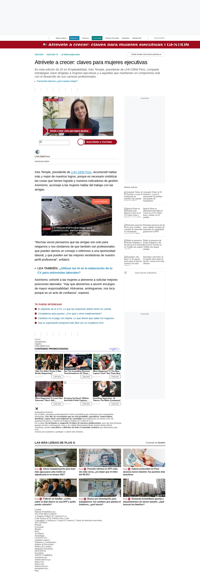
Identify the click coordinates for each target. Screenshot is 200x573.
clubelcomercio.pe (42, 559)
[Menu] (36, 38)
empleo (38, 344)
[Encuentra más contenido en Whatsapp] (62, 89)
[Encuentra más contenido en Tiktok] (68, 89)
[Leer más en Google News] (38, 89)
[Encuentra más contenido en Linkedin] (56, 89)
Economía (39, 527)
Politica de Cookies (43, 546)
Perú (37, 531)
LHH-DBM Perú (42, 346)
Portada (38, 525)
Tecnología (39, 535)
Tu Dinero (39, 533)
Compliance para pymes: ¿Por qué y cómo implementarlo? (70, 313)
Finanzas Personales (112, 38)
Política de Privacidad (44, 544)
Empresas (85, 38)
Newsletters (126, 38)
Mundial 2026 (137, 38)
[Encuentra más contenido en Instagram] (74, 89)
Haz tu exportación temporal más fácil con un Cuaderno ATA (71, 323)
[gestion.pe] (116, 44)
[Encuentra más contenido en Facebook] (44, 89)
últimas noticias (130, 187)
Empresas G (74, 38)
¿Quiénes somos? (42, 540)
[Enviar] (41, 38)
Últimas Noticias (61, 38)
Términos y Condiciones (45, 542)
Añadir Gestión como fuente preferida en (146, 54)
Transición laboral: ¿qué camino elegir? (57, 81)
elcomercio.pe (41, 557)
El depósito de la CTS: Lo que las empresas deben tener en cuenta (74, 309)
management (41, 341)
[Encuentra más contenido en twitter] (50, 89)
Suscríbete (189, 45)
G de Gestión (97, 38)
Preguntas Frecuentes (44, 549)
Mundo (38, 529)
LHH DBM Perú (42, 156)
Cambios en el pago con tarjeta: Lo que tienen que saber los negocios (76, 318)
